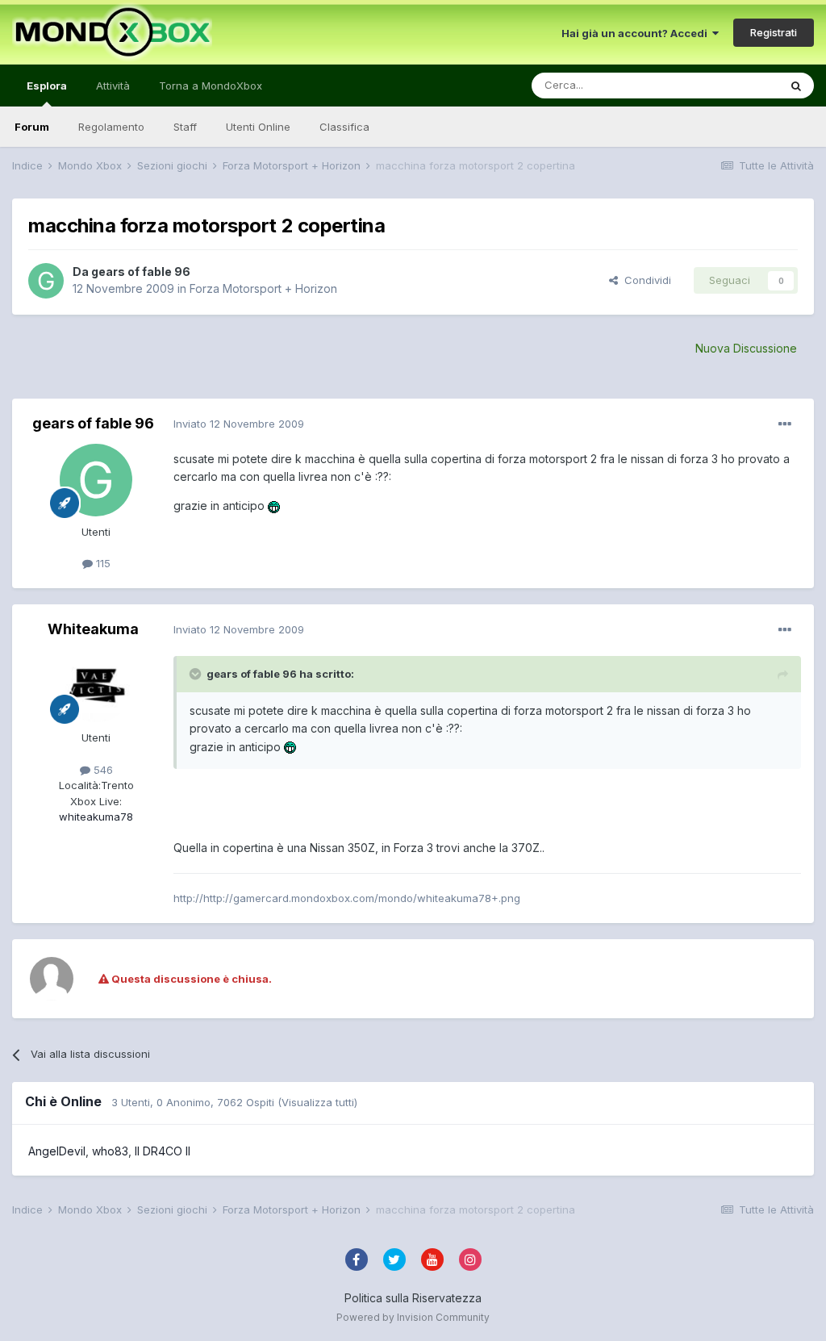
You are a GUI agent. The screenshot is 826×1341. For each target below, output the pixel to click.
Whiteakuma (93, 628)
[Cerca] (796, 85)
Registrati (773, 32)
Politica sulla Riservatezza (413, 1298)
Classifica (344, 126)
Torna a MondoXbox (210, 85)
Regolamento (111, 126)
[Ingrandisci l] (274, 505)
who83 (110, 1151)
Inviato (238, 423)
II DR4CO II (162, 1151)
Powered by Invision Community (413, 1317)
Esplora (47, 85)
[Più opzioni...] (785, 424)
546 (101, 769)
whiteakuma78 (96, 816)
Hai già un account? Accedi (636, 33)
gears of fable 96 (140, 271)
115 (102, 563)
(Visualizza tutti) (317, 1102)
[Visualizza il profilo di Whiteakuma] (96, 686)
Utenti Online (258, 126)
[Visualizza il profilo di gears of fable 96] (46, 281)
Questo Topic (724, 85)
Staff (185, 126)
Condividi (644, 280)
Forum (32, 126)
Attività (113, 85)
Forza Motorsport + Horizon (263, 288)
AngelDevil (57, 1151)
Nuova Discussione (746, 348)
